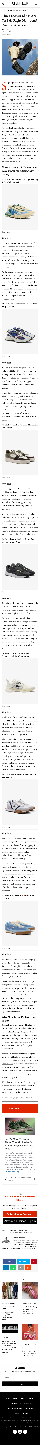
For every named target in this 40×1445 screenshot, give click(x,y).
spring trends (29, 1232)
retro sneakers (23, 243)
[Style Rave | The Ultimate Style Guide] (20, 3)
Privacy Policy (16, 1403)
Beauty (24, 1303)
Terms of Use (28, 1403)
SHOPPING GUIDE (24, 10)
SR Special (5, 1337)
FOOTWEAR (5, 10)
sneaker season (14, 86)
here (9, 238)
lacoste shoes (22, 1230)
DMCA (17, 1413)
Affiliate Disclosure (15, 1408)
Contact (31, 1398)
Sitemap (25, 1413)
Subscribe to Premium (20, 1214)
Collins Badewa (19, 1237)
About (15, 1398)
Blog (22, 1398)
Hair (29, 1344)
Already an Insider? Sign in (20, 1221)
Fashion (4, 1303)
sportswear (6, 645)
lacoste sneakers (16, 1232)
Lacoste (13, 1230)
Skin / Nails (32, 1303)
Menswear (14, 10)
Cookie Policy (30, 1408)
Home (8, 1398)
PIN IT (21, 208)
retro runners (7, 1063)
